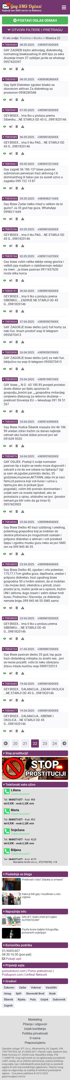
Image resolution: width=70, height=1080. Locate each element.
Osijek (44, 999)
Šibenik (8, 999)
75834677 (10, 710)
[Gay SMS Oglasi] (22, 11)
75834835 (10, 564)
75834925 (10, 421)
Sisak (52, 993)
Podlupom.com (12, 974)
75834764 (10, 649)
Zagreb (8, 1005)
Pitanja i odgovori (35, 1024)
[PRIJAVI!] (22, 69)
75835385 (10, 137)
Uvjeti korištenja (35, 1029)
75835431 (10, 110)
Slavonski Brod (35, 993)
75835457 (10, 79)
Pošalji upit (13, 959)
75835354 (10, 198)
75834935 (10, 379)
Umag (7, 993)
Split (18, 993)
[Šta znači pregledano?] (4, 69)
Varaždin (51, 987)
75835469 (10, 44)
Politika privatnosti (35, 1033)
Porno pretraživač (40, 971)
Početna (25, 38)
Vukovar (36, 987)
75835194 (10, 256)
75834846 (10, 521)
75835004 (10, 321)
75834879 (10, 456)
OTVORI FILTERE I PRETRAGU (37, 30)
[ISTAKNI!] (10, 69)
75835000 (10, 352)
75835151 (10, 290)
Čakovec (9, 987)
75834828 (10, 618)
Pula (33, 999)
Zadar (22, 987)
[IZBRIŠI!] (16, 69)
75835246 (10, 229)
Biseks (38, 38)
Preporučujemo (35, 1043)
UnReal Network (36, 974)
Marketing (35, 1019)
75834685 (10, 683)
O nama (35, 1038)
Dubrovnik (59, 999)
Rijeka (21, 999)
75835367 (10, 163)
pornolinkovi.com (14, 971)
